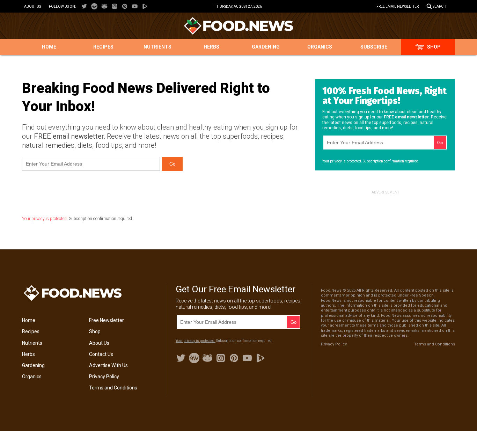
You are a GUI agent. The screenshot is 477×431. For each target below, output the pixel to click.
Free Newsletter (106, 320)
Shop (434, 47)
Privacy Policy (104, 376)
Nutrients (157, 47)
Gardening (266, 47)
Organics (319, 47)
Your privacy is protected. (45, 218)
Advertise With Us (108, 365)
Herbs (211, 47)
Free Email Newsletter (397, 6)
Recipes (103, 47)
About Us (32, 6)
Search (439, 6)
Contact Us (101, 354)
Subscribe (373, 47)
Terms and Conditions (113, 387)
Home (49, 47)
